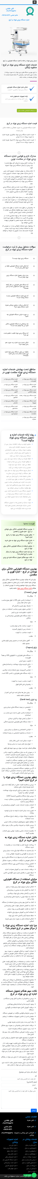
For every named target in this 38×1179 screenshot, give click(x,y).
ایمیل (35, 1082)
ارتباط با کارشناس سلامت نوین (26, 111)
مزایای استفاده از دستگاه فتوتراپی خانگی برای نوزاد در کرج (17, 547)
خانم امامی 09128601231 (10, 15)
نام (36, 1076)
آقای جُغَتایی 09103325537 (11, 9)
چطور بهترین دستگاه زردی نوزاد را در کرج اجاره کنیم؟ (19, 536)
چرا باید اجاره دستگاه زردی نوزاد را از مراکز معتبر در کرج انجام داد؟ (19, 553)
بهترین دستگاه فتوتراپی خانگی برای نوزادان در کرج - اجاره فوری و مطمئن (18, 530)
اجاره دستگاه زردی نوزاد (24, 588)
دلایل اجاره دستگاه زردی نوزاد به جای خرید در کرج (18, 541)
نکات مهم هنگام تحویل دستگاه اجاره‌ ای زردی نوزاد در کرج (17, 558)
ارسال (34, 1110)
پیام (35, 1088)
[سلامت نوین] (30, 11)
